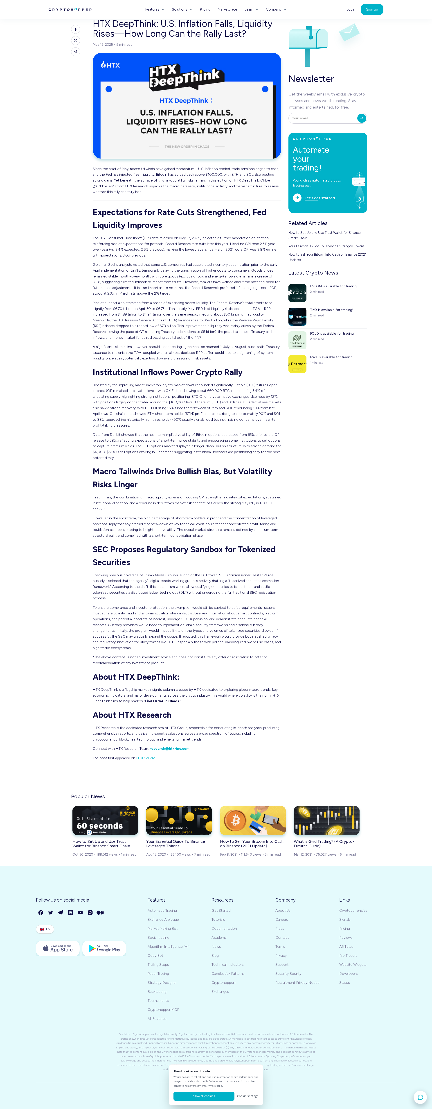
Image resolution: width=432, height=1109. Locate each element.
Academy (219, 937)
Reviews (346, 937)
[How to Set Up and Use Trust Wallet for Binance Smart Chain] (105, 820)
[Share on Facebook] (75, 29)
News (216, 946)
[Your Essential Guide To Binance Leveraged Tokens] (179, 820)
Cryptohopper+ (224, 982)
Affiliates (346, 946)
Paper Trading (158, 973)
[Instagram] (90, 913)
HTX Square (145, 758)
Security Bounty (288, 973)
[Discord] (71, 913)
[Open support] (420, 1097)
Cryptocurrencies (353, 910)
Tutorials (218, 919)
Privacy (281, 955)
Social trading (158, 937)
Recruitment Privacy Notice (297, 982)
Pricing (205, 9)
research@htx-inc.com (169, 748)
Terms (280, 946)
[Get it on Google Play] (104, 948)
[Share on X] (75, 40)
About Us (282, 910)
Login (350, 9)
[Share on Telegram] (75, 51)
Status (344, 982)
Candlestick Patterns (228, 973)
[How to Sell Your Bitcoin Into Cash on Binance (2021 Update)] (253, 820)
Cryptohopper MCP (163, 1009)
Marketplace (227, 9)
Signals (345, 919)
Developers (348, 973)
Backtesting (157, 991)
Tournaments (158, 1000)
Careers (281, 919)
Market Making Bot (163, 928)
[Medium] (100, 913)
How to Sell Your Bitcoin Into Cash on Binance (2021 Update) (327, 257)
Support (281, 964)
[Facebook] (41, 913)
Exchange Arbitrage (163, 919)
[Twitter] (51, 913)
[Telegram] (61, 913)
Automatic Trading (162, 910)
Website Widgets (353, 964)
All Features (157, 1018)
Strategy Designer (162, 982)
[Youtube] (81, 913)
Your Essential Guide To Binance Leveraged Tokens (326, 246)
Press (279, 928)
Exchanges (220, 991)
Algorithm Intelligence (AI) (168, 946)
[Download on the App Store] (58, 948)
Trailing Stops (158, 964)
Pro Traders (348, 955)
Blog (215, 955)
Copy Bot (155, 955)
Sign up (372, 9)
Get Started (221, 910)
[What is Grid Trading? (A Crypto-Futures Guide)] (327, 820)
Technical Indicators (228, 964)
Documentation (224, 928)
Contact (282, 937)
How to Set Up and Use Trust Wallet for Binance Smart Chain (324, 235)
